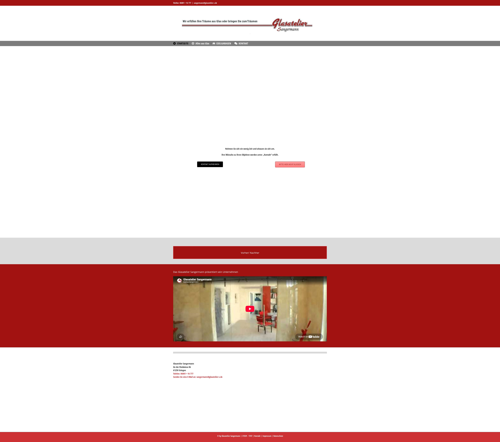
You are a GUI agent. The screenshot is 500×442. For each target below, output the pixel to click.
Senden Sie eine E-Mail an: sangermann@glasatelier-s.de (197, 376)
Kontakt (257, 436)
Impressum (266, 436)
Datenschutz (278, 436)
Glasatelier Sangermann (231, 436)
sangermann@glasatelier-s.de (205, 3)
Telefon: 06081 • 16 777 (182, 3)
